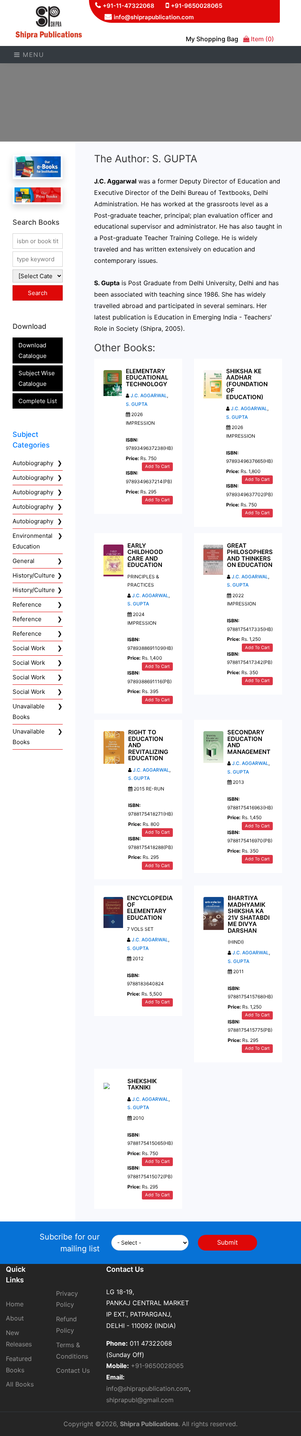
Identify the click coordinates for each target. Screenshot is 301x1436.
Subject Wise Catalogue (36, 378)
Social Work (29, 648)
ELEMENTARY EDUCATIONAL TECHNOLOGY (147, 377)
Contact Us (73, 1370)
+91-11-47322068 (128, 5)
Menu (32, 55)
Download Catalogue (32, 350)
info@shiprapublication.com (154, 17)
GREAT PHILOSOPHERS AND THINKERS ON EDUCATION (250, 555)
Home (15, 1304)
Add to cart (157, 466)
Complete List (37, 401)
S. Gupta (237, 585)
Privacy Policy (67, 1299)
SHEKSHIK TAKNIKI (142, 1084)
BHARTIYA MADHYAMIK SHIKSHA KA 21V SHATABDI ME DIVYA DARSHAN (249, 914)
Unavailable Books (29, 711)
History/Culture (34, 575)
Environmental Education (33, 541)
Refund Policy (66, 1324)
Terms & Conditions (72, 1350)
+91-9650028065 (196, 5)
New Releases (19, 1338)
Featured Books (19, 1364)
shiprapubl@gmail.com (140, 1400)
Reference (27, 604)
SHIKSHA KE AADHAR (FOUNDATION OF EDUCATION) (247, 384)
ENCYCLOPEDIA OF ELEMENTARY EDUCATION (150, 907)
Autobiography (33, 463)
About (15, 1318)
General (23, 561)
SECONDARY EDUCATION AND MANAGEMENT (248, 742)
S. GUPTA (136, 404)
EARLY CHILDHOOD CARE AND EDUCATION (145, 555)
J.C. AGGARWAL (149, 395)
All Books (20, 1384)
